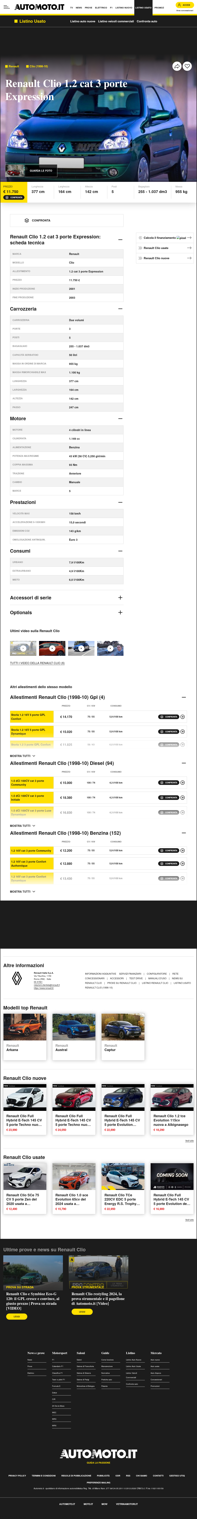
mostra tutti (20, 756)
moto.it (88, 1504)
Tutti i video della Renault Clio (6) (37, 663)
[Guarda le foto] (14, 171)
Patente (104, 1386)
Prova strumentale (88, 1287)
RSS (128, 1475)
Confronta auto (147, 21)
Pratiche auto (106, 1379)
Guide (105, 1353)
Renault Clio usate (156, 248)
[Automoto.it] (39, 7)
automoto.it (67, 1504)
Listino (130, 1353)
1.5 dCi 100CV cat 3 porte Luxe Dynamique (31, 812)
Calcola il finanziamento (160, 238)
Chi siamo (141, 1475)
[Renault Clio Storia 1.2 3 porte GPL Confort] (182, 744)
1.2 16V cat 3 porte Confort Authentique (28, 863)
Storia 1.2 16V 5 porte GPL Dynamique (28, 731)
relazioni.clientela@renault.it (47, 984)
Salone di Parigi (83, 1379)
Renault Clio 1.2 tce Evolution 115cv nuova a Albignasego (171, 1120)
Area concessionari (184, 10)
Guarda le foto (41, 170)
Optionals (21, 612)
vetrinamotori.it (127, 1504)
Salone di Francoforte (85, 1366)
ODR (117, 1475)
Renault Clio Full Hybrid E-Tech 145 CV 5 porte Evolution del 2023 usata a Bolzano (171, 1201)
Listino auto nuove (82, 21)
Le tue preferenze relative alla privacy (60, 1517)
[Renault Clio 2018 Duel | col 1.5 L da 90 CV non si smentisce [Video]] (110, 648)
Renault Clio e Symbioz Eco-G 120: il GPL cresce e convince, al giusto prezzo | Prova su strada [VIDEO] (32, 1301)
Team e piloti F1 (58, 1379)
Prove (30, 1366)
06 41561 (38, 981)
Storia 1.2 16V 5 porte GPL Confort (28, 716)
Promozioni (155, 1386)
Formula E (56, 1386)
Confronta (16, 197)
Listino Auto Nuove (133, 1360)
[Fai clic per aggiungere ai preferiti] (187, 66)
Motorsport (59, 1353)
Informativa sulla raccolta (17, 1517)
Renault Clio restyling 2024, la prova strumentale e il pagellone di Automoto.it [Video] (98, 1298)
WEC (54, 1412)
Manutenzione (107, 1366)
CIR (53, 1399)
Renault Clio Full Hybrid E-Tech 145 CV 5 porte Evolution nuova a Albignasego (122, 1122)
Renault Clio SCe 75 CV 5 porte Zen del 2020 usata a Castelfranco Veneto (23, 1201)
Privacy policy (17, 1475)
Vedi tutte (189, 1140)
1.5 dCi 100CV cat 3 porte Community (27, 782)
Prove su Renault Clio (122, 982)
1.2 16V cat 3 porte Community (31, 850)
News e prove (36, 1353)
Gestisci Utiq (177, 1475)
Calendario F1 (57, 1366)
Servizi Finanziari (130, 973)
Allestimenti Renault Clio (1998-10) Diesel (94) (62, 763)
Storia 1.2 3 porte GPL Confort (31, 744)
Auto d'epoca (156, 1373)
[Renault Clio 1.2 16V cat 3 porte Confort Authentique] (182, 863)
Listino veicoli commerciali (116, 21)
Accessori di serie (30, 597)
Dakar (54, 1392)
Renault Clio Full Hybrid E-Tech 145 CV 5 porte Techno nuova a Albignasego (24, 1122)
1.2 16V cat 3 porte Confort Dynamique (28, 878)
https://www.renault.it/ (44, 987)
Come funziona (107, 1360)
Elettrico (31, 1373)
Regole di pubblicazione (76, 1475)
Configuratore (157, 973)
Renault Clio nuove (156, 258)
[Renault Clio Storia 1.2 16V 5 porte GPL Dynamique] (182, 731)
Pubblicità (103, 1475)
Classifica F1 (57, 1373)
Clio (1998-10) (39, 66)
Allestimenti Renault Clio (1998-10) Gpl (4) (57, 696)
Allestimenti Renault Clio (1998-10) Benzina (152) (65, 832)
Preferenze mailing (98, 1482)
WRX (54, 1425)
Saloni (81, 1353)
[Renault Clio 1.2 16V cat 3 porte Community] (182, 850)
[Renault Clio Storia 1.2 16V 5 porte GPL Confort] (182, 716)
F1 (53, 1360)
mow (104, 1504)
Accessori (117, 978)
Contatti (158, 1475)
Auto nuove (155, 1360)
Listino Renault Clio (155, 982)
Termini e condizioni (44, 1475)
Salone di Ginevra (84, 1373)
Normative (105, 1373)
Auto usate (155, 1366)
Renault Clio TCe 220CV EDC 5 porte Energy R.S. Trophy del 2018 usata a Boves (120, 1203)
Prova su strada (20, 1287)
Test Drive (136, 978)
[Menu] (7, 7)
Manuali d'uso (157, 978)
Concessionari (156, 1379)
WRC (54, 1419)
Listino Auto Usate (133, 1366)
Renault (14, 66)
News (30, 1360)
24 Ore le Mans (58, 1406)
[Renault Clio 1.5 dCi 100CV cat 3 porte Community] (182, 782)
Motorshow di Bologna (85, 1386)
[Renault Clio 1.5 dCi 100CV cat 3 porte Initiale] (182, 797)
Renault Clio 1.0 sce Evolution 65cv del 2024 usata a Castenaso (71, 1201)
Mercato (156, 1353)
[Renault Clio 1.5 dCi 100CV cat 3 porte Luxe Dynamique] (182, 812)
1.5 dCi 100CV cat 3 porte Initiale (27, 797)
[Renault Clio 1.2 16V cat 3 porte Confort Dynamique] (182, 878)
